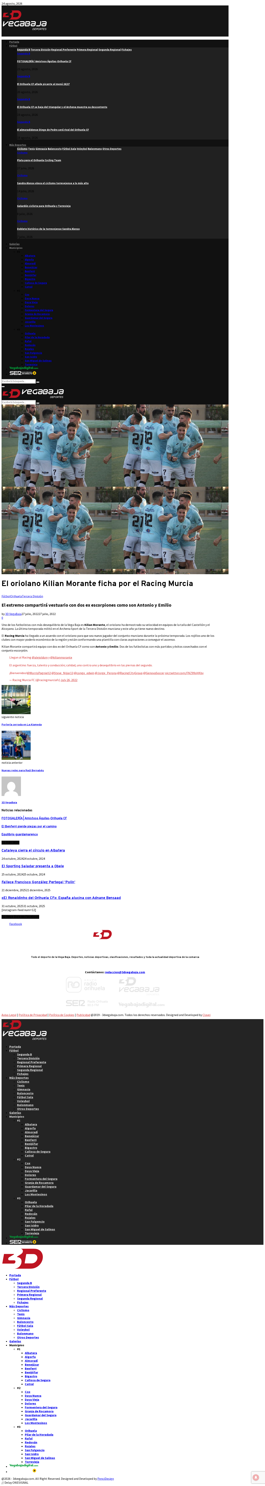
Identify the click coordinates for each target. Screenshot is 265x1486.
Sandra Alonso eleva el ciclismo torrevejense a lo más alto (53, 183)
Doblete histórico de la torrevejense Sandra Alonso (48, 229)
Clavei (206, 1015)
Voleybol (23, 1101)
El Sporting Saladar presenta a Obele (33, 866)
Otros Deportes (28, 1109)
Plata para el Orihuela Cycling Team (39, 160)
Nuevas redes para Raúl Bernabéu (23, 770)
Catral (28, 286)
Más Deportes (17, 145)
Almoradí (30, 263)
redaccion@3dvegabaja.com (125, 972)
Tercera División (32, 596)
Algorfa (29, 259)
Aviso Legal (9, 1015)
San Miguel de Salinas (38, 360)
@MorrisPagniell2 (39, 673)
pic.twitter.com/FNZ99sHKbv (184, 673)
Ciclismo (22, 152)
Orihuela (30, 333)
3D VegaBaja (13, 614)
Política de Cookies (61, 1015)
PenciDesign (105, 1479)
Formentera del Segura (39, 310)
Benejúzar (31, 267)
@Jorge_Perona (106, 673)
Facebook (15, 924)
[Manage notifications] (256, 1477)
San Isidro (31, 356)
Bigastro (30, 279)
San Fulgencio (33, 353)
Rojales (29, 349)
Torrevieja (31, 364)
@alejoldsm (40, 657)
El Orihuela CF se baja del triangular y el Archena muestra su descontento (62, 107)
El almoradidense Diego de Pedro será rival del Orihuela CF (53, 129)
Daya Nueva (32, 298)
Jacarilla (30, 321)
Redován (30, 345)
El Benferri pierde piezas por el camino (29, 827)
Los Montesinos (34, 325)
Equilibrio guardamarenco (20, 835)
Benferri (30, 271)
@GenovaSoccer (154, 673)
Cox (27, 294)
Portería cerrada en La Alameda (22, 724)
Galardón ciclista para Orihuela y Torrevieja (44, 206)
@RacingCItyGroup (130, 673)
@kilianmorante (61, 657)
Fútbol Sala (25, 1097)
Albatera (30, 255)
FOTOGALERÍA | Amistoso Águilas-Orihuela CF (44, 61)
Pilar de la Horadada (37, 337)
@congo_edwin (84, 673)
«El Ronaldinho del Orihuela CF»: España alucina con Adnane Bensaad (61, 898)
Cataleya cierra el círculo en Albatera (33, 850)
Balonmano (25, 1105)
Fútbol (13, 45)
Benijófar (30, 275)
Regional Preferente (31, 1062)
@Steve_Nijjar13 (62, 673)
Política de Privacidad (33, 1015)
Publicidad (83, 1015)
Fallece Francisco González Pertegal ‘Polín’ (38, 882)
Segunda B (23, 53)
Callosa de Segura (36, 283)
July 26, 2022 (69, 680)
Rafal (28, 341)
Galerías (14, 244)
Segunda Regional (30, 1070)
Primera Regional (29, 1066)
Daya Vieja (31, 302)
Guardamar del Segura (38, 318)
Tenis (21, 1085)
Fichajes (23, 1074)
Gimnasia (23, 1089)
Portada (14, 42)
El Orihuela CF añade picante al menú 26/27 (43, 84)
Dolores (29, 306)
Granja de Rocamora (37, 314)
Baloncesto (25, 1093)
